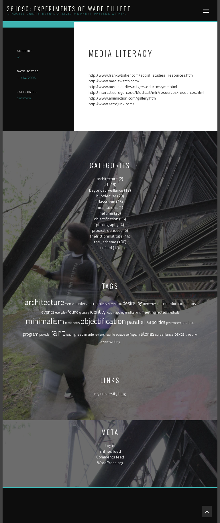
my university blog (110, 393)
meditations (107, 207)
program (30, 334)
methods (173, 312)
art (106, 184)
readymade (85, 334)
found (73, 311)
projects (44, 334)
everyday (61, 312)
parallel (136, 321)
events (47, 311)
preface (188, 322)
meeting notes (154, 312)
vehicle (104, 342)
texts (179, 333)
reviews (100, 334)
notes (76, 322)
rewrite (110, 334)
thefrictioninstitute (106, 236)
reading (71, 334)
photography (107, 224)
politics (158, 322)
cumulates (97, 303)
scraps (120, 334)
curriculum (115, 304)
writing (114, 342)
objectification (106, 219)
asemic (69, 304)
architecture (107, 179)
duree (162, 303)
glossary (84, 312)
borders (80, 303)
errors (191, 303)
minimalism (45, 321)
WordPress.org (110, 463)
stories (147, 333)
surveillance (164, 334)
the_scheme (105, 242)
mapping (118, 312)
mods (68, 322)
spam (135, 334)
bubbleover (106, 196)
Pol (148, 322)
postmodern (174, 322)
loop (109, 312)
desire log (132, 303)
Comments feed (110, 457)
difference (149, 304)
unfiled (106, 247)
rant (57, 332)
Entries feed (110, 451)
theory (191, 334)
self (128, 334)
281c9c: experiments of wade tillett (69, 8)
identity (98, 312)
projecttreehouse (107, 230)
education (177, 303)
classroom (106, 202)
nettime (106, 213)
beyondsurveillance (106, 190)
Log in (110, 445)
